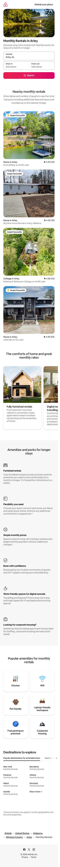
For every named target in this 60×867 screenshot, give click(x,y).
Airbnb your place (43, 4)
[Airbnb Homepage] (5, 4)
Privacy (25, 857)
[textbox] (16, 67)
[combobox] (29, 57)
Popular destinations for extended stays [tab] (21, 758)
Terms (33, 857)
